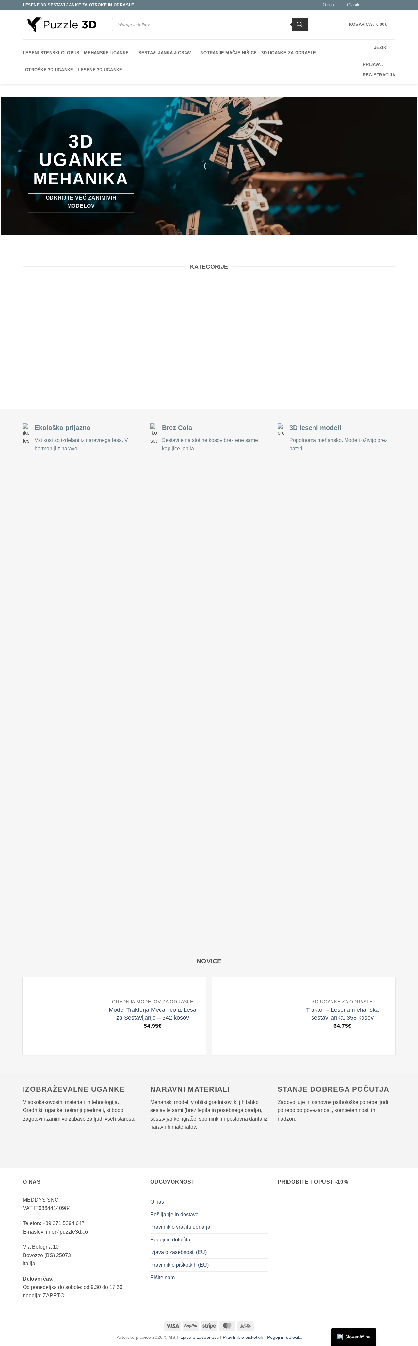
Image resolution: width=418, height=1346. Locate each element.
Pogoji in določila (170, 1239)
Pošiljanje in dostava (174, 1214)
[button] (350, 5)
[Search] (300, 24)
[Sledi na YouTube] (392, 5)
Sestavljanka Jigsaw (164, 52)
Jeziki (381, 47)
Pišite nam (162, 1277)
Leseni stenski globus (51, 52)
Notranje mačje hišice (229, 52)
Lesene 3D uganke (100, 69)
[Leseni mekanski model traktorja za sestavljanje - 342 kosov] (61, 1016)
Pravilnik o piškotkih (244, 1337)
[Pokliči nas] (386, 5)
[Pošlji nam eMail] (379, 5)
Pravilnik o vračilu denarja (180, 1227)
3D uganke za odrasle (288, 52)
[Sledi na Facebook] (367, 5)
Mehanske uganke (106, 52)
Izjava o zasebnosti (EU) (178, 1252)
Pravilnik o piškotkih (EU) (179, 1265)
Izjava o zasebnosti (199, 1337)
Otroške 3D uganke (49, 69)
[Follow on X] (373, 5)
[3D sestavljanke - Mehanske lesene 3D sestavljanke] (62, 24)
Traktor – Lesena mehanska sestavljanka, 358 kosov (342, 1013)
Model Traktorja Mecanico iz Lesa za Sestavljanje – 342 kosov (152, 1013)
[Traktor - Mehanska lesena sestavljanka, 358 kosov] (250, 1016)
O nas (328, 4)
